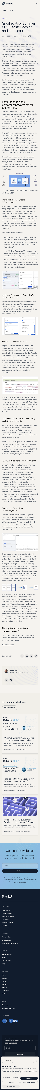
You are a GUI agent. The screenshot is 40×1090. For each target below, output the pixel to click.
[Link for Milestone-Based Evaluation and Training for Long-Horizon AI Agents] (20, 815)
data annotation (24, 365)
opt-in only (25, 444)
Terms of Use (30, 879)
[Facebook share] (22, 656)
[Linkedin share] (27, 656)
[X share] (31, 656)
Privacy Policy (22, 882)
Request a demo (8, 644)
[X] (11, 680)
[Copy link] (36, 656)
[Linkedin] (6, 680)
